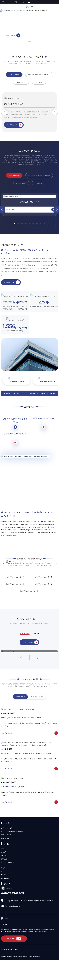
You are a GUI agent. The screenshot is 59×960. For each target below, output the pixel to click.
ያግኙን (3, 871)
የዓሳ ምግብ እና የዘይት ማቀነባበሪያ (12, 831)
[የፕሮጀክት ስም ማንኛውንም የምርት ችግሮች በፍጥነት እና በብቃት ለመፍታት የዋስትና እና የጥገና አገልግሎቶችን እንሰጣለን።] (29, 651)
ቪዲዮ (3, 868)
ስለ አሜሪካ (4, 855)
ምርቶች (4, 852)
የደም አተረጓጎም (6, 828)
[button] (29, 41)
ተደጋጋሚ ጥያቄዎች (7, 862)
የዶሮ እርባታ (5, 838)
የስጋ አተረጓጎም (6, 835)
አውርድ (3, 875)
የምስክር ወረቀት (6, 859)
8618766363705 (12, 893)
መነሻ (3, 849)
